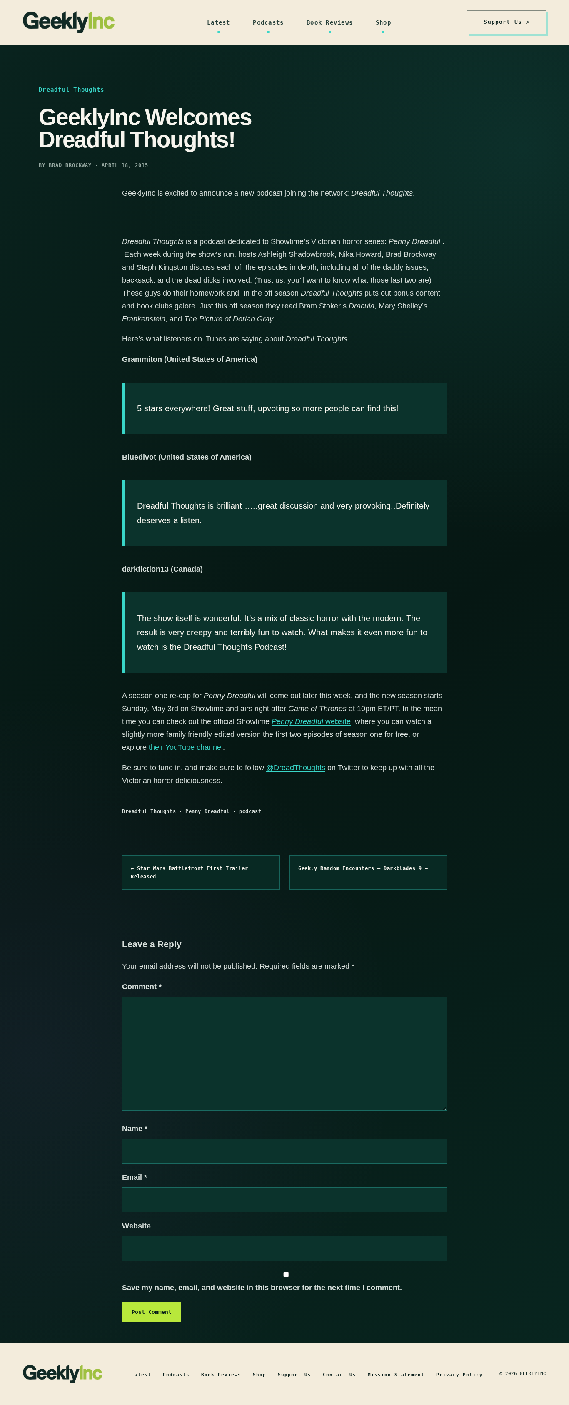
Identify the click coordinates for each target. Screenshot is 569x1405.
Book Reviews (330, 22)
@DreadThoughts (295, 767)
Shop (383, 22)
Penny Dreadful (207, 811)
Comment (142, 986)
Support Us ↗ (506, 22)
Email (134, 1177)
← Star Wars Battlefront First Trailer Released (189, 872)
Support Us (294, 1375)
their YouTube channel (186, 747)
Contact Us (339, 1375)
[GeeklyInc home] (69, 22)
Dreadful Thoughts (149, 811)
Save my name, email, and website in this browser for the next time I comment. (262, 1287)
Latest (218, 22)
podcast (250, 811)
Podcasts (268, 22)
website (311, 721)
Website (136, 1226)
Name (134, 1128)
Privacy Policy (459, 1375)
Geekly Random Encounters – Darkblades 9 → (363, 868)
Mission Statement (396, 1375)
